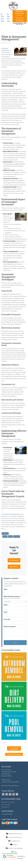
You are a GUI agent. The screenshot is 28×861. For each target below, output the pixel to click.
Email (6, 612)
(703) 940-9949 (15, 560)
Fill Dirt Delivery (6, 804)
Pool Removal (5, 807)
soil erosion (10, 164)
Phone (6, 605)
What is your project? (10, 626)
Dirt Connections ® (19, 856)
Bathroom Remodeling (7, 802)
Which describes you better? (12, 596)
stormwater (17, 536)
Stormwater (5, 533)
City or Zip (7, 619)
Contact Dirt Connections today (10, 514)
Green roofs (17, 298)
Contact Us (15, 566)
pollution (5, 536)
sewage (10, 536)
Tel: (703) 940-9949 (6, 814)
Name (6, 589)
